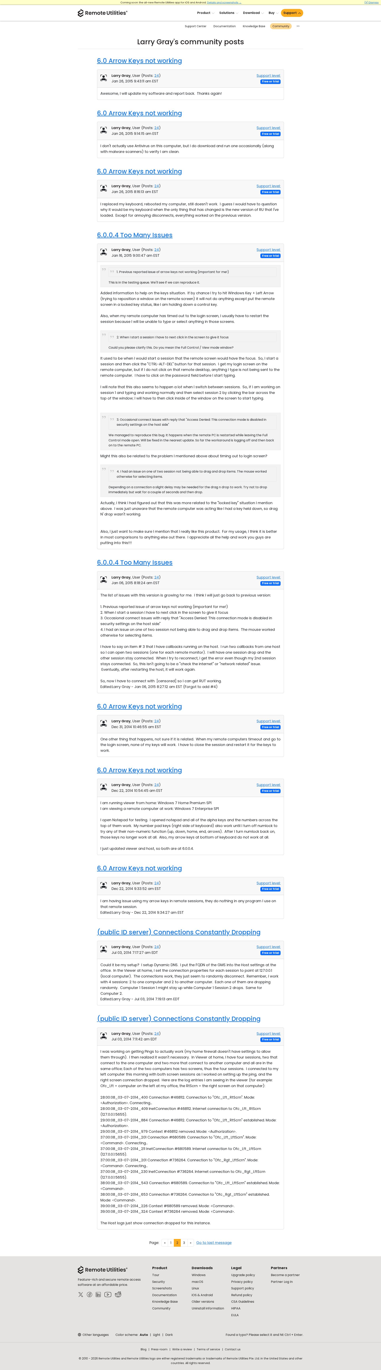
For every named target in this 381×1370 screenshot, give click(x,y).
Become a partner (285, 1275)
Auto (144, 1334)
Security (158, 1281)
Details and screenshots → (224, 2)
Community (280, 26)
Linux (195, 1288)
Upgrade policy (243, 1275)
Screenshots (162, 1288)
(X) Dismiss (371, 2)
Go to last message (214, 1242)
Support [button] (290, 13)
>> (298, 26)
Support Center (195, 26)
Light (156, 1334)
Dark (169, 1334)
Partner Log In (282, 1281)
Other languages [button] (95, 1334)
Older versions (203, 1301)
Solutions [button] (226, 13)
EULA (235, 1315)
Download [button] (251, 13)
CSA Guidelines (242, 1301)
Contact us (233, 1349)
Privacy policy (242, 1281)
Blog (143, 1349)
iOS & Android (202, 1295)
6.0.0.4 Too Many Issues (135, 235)
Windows (199, 1275)
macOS (197, 1281)
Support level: (269, 75)
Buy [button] (272, 13)
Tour (155, 1275)
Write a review (182, 1349)
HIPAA (236, 1308)
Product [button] (203, 13)
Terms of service (208, 1349)
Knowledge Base (254, 26)
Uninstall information (208, 1308)
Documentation (225, 26)
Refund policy (241, 1295)
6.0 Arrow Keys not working (139, 60)
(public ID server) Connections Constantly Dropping (179, 932)
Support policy (242, 1288)
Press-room (159, 1349)
